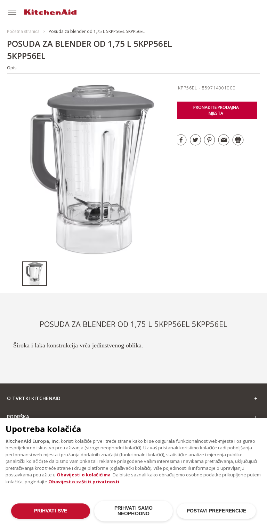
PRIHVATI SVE (50, 510)
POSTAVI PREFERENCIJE (216, 510)
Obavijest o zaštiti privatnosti (83, 481)
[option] (34, 273)
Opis (11, 68)
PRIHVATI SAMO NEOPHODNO (133, 511)
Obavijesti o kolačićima (84, 475)
